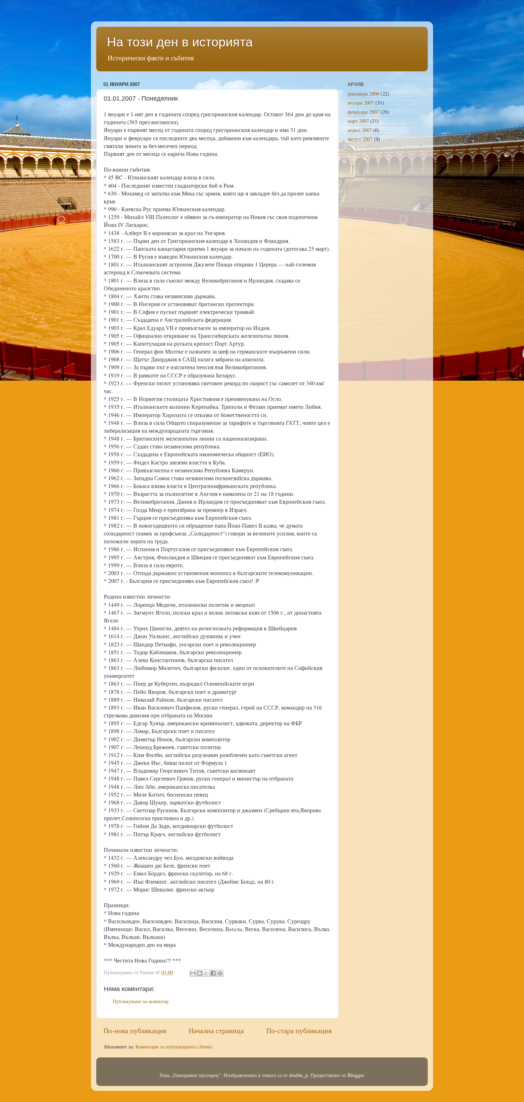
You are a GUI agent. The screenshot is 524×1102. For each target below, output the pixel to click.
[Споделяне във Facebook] (213, 973)
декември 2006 (363, 93)
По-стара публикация (299, 1030)
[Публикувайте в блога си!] (199, 973)
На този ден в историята (180, 42)
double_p (298, 1075)
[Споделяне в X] (206, 973)
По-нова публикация (134, 1030)
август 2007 (360, 139)
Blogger (356, 1075)
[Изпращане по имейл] (192, 973)
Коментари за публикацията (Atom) (173, 1046)
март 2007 (358, 120)
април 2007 (360, 130)
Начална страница (216, 1030)
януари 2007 (361, 102)
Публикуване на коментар (141, 1001)
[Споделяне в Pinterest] (220, 973)
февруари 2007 (363, 111)
